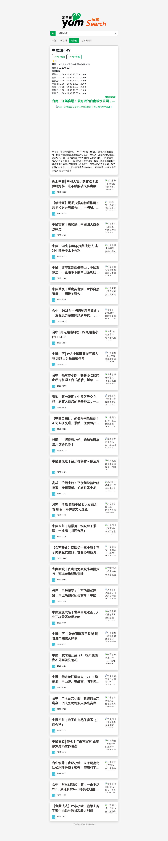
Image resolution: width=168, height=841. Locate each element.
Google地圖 (59, 57)
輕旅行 (74, 40)
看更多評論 (110, 97)
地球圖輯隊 (86, 40)
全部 (54, 40)
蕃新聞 (63, 40)
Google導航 (74, 57)
